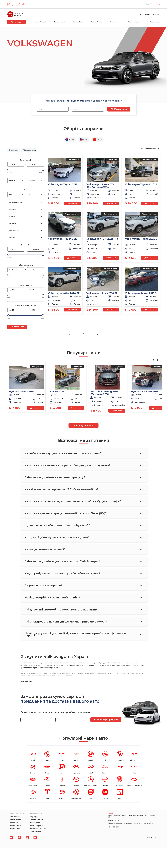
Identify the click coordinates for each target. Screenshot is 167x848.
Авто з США (78, 22)
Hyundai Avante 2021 (21, 391)
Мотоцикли (35, 823)
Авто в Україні (40, 22)
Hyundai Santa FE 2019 (144, 391)
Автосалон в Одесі (38, 829)
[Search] (134, 15)
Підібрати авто (119, 109)
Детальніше (72, 203)
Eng (148, 4)
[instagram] (18, 4)
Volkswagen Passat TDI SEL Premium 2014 (100, 185)
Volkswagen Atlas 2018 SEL (102, 293)
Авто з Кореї (59, 22)
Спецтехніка (15, 817)
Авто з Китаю (96, 22)
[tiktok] (13, 4)
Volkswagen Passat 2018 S (141, 293)
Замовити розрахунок (106, 719)
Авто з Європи (36, 826)
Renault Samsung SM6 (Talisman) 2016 (104, 393)
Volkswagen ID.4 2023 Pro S (102, 240)
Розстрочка (155, 22)
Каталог (18, 22)
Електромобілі (36, 814)
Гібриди (33, 817)
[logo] (15, 14)
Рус (153, 4)
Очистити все (17, 327)
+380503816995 (152, 14)
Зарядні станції (36, 820)
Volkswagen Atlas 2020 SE (64, 293)
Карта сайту (152, 837)
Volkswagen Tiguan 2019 (62, 184)
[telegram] (8, 4)
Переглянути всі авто (83, 425)
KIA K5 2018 (57, 391)
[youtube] (23, 4)
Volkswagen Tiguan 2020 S (141, 238)
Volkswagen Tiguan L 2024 (141, 184)
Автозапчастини (17, 814)
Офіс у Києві (35, 832)
